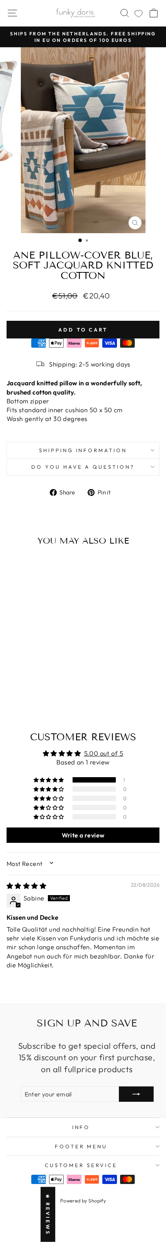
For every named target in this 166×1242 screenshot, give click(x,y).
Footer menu (81, 1146)
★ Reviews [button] (48, 1214)
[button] (49, 780)
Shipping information (83, 450)
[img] (26, 886)
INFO (81, 1127)
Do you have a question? (83, 467)
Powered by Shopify (83, 1200)
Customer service (81, 1165)
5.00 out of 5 (103, 753)
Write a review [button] (83, 835)
